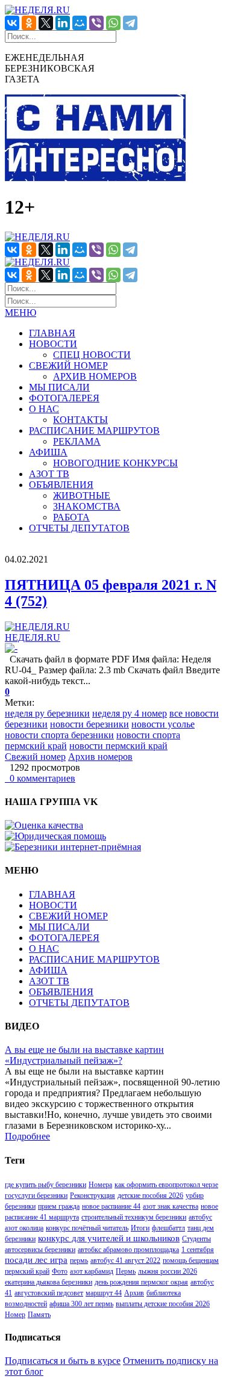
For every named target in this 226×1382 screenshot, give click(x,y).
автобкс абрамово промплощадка (128, 1249)
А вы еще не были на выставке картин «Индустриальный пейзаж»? (84, 1055)
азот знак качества (170, 1206)
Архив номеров (100, 756)
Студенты (196, 1239)
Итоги (140, 1228)
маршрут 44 (104, 1293)
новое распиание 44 (111, 1206)
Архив (134, 1293)
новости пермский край (118, 746)
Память (39, 1314)
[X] (46, 23)
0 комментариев (40, 778)
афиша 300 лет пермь (81, 1304)
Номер (15, 1314)
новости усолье (163, 724)
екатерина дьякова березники (48, 1282)
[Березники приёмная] (73, 847)
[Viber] (96, 23)
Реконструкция (92, 1195)
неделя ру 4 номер (129, 713)
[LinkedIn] (62, 23)
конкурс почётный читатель (87, 1228)
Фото (59, 1271)
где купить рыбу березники (45, 1184)
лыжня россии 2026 (167, 1271)
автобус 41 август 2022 (125, 1260)
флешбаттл (168, 1228)
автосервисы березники (40, 1249)
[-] (11, 648)
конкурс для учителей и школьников (109, 1238)
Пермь (126, 1271)
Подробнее (27, 1136)
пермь (79, 1260)
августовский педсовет (48, 1293)
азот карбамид (91, 1271)
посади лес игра (36, 1260)
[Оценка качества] (44, 825)
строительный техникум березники (133, 1217)
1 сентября (197, 1249)
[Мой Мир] (79, 23)
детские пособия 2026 (150, 1195)
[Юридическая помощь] (55, 836)
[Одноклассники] (29, 23)
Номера (100, 1184)
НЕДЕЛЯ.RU (32, 637)
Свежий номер (35, 756)
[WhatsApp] (113, 23)
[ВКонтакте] (12, 23)
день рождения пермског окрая (141, 1282)
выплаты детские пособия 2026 (163, 1304)
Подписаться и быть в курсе (63, 1361)
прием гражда (59, 1206)
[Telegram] (130, 23)
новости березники (89, 724)
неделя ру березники (47, 713)
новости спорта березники (59, 735)
